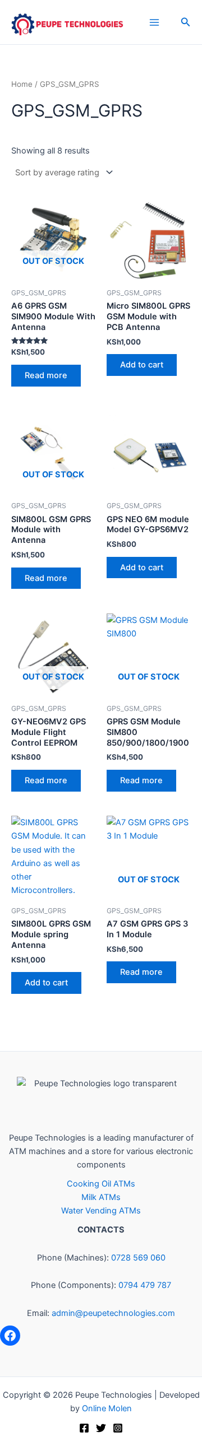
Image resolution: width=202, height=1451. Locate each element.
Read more (46, 375)
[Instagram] (118, 1428)
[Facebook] (10, 1336)
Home (22, 84)
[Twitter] (101, 1428)
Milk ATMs (101, 1197)
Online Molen (107, 1408)
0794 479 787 (144, 1285)
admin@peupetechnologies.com (113, 1313)
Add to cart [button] (141, 365)
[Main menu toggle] (154, 22)
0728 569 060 (138, 1258)
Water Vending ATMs (101, 1211)
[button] (186, 22)
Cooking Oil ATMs (101, 1184)
